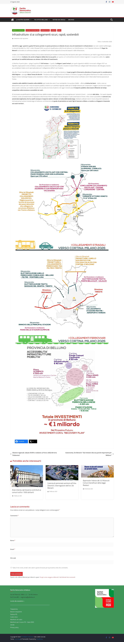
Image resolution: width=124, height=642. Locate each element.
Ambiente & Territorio (18, 30)
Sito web (13, 558)
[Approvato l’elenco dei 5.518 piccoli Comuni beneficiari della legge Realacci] (97, 466)
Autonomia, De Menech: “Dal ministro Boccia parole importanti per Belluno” (88, 454)
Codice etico (14, 617)
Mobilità (53, 30)
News (59, 30)
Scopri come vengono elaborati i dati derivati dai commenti (57, 577)
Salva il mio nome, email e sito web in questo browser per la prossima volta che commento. (40, 568)
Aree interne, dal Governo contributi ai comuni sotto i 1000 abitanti (26, 491)
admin (26, 38)
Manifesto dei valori (16, 619)
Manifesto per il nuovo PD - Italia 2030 (22, 622)
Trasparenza (14, 609)
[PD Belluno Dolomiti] (12, 20)
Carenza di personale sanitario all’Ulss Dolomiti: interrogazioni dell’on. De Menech (61, 485)
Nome (12, 540)
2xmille (12, 625)
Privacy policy (14, 627)
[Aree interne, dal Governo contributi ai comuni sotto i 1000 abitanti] (26, 466)
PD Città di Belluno (41, 20)
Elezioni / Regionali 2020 (32, 30)
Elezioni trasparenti (16, 612)
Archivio (71, 20)
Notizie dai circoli (59, 20)
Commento (14, 515)
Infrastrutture (45, 30)
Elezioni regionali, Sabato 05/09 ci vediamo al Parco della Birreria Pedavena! (34, 454)
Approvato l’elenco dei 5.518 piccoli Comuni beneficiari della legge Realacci (96, 483)
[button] (30, 19)
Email (12, 549)
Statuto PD (13, 614)
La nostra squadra (22, 20)
